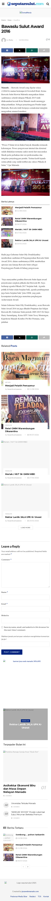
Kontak (46, 896)
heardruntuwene (15, 389)
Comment (6, 559)
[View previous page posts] (23, 866)
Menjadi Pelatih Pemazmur (28, 207)
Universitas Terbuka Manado (23, 803)
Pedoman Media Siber (18, 896)
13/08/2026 (22, 838)
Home (3, 20)
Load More (25, 527)
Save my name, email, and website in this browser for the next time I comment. (26, 628)
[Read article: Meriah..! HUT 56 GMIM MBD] (7, 232)
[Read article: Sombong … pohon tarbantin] (8, 837)
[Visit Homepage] (25, 4)
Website (5, 615)
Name (4, 592)
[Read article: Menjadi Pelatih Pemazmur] (7, 210)
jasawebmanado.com (30, 891)
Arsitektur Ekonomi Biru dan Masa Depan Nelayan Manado (19, 789)
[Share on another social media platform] (44, 50)
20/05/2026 (21, 244)
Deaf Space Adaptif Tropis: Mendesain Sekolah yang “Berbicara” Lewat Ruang (25, 726)
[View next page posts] (28, 866)
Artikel (8, 382)
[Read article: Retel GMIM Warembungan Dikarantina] (7, 221)
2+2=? (3, 639)
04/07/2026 (21, 224)
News (10, 20)
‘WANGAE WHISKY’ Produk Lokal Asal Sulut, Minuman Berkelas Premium (28, 813)
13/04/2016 (24, 40)
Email (4, 604)
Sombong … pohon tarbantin (30, 835)
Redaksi (33, 896)
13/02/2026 (26, 734)
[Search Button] (47, 4)
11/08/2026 (21, 211)
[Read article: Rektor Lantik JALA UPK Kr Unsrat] (7, 243)
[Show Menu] (3, 4)
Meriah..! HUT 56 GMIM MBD (28, 229)
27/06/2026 (21, 233)
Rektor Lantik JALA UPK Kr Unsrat (31, 240)
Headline (16, 20)
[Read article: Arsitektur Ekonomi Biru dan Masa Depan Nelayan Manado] (25, 766)
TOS (39, 896)
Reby (11, 40)
